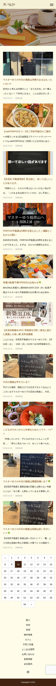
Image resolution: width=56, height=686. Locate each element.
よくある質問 (28, 649)
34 (18, 584)
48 (5, 598)
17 (11, 571)
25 (11, 578)
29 (38, 578)
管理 (28, 630)
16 (5, 571)
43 (25, 591)
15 (51, 564)
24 (5, 578)
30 (44, 578)
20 (31, 571)
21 (38, 571)
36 (31, 584)
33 (11, 584)
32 (5, 584)
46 (44, 591)
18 (18, 571)
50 (18, 598)
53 (38, 598)
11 (25, 564)
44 (31, 591)
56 (25, 604)
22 (44, 571)
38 (44, 584)
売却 (28, 625)
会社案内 (28, 664)
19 (25, 571)
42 (18, 591)
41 (11, 591)
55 (51, 598)
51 (25, 598)
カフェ (28, 639)
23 (51, 571)
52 (31, 598)
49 (11, 598)
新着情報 (19, 98)
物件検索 (28, 634)
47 (51, 591)
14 (44, 564)
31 (51, 578)
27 (25, 578)
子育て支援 (28, 644)
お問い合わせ (28, 654)
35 (25, 584)
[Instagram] (28, 671)
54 (44, 598)
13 (38, 564)
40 (5, 591)
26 (18, 578)
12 (31, 564)
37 (38, 584)
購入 (28, 620)
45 (38, 591)
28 (31, 578)
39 (51, 584)
